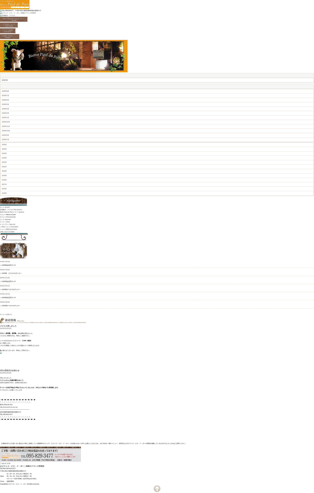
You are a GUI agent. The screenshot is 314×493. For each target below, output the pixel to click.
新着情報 (5, 80)
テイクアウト (7, 224)
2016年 (4, 189)
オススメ (8, 217)
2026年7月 (5, 95)
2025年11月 (6, 126)
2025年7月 (5, 139)
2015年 (4, 193)
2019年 (4, 175)
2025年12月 (6, 122)
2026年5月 (5, 104)
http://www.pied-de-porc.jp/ (9, 407)
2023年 (4, 158)
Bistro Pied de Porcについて (12, 212)
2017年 (4, 184)
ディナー (5, 222)
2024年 (4, 153)
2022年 (4, 162)
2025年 (4, 149)
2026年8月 (5, 91)
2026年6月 (5, 100)
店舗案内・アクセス (11, 209)
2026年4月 (5, 109)
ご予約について (9, 227)
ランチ (5, 219)
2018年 (4, 180)
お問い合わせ (7, 232)
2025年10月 (6, 131)
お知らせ (9, 314)
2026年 (4, 144)
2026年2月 (5, 113)
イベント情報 (8, 229)
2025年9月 (5, 135)
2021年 (4, 167)
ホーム (5, 207)
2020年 (4, 171)
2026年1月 (5, 117)
